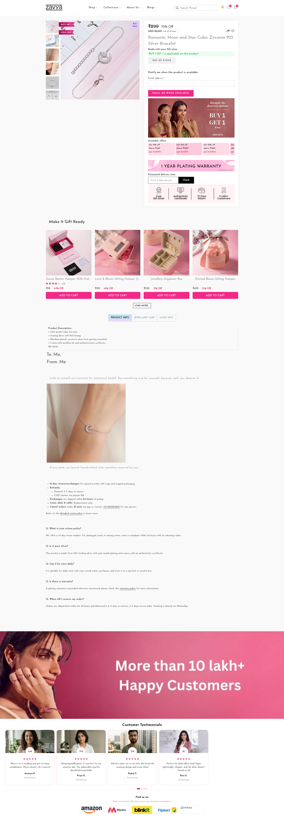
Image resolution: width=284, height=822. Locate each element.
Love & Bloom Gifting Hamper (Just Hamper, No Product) (133, 279)
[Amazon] (92, 810)
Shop (92, 7)
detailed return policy (71, 513)
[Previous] (49, 96)
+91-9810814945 (111, 507)
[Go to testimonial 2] (141, 788)
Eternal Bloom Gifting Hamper (215, 279)
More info (166, 317)
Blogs (150, 7)
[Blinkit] (142, 810)
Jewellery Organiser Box (166, 279)
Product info (120, 317)
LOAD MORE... (142, 306)
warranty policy (128, 588)
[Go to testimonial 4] (146, 788)
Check (186, 180)
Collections (111, 7)
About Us (133, 7)
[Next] (56, 96)
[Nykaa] (192, 810)
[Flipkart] (167, 810)
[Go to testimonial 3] (144, 788)
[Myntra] (117, 810)
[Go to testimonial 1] (138, 788)
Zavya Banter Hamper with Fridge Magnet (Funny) (80, 279)
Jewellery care (144, 317)
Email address (156, 78)
